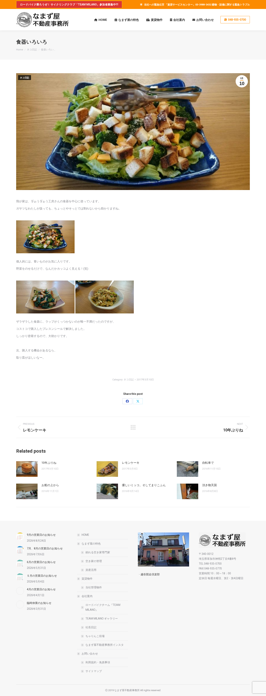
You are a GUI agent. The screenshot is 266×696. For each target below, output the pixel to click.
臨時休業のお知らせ (39, 602)
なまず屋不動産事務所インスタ (104, 644)
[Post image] (27, 469)
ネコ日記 (24, 77)
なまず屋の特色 (91, 543)
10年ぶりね (48, 463)
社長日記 (90, 627)
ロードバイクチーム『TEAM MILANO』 (102, 607)
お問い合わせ (90, 653)
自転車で (208, 463)
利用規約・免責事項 (97, 662)
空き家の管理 (93, 561)
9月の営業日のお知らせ (41, 534)
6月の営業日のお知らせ (41, 562)
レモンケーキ (130, 463)
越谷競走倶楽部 (150, 574)
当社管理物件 (93, 587)
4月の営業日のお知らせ (41, 589)
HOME (85, 534)
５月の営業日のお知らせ (42, 575)
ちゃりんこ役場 (95, 636)
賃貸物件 (87, 578)
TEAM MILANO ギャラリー (101, 618)
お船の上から (50, 485)
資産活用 (90, 569)
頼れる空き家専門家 (97, 552)
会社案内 (87, 596)
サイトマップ (93, 671)
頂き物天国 (209, 485)
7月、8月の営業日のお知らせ (45, 548)
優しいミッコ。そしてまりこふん (144, 485)
